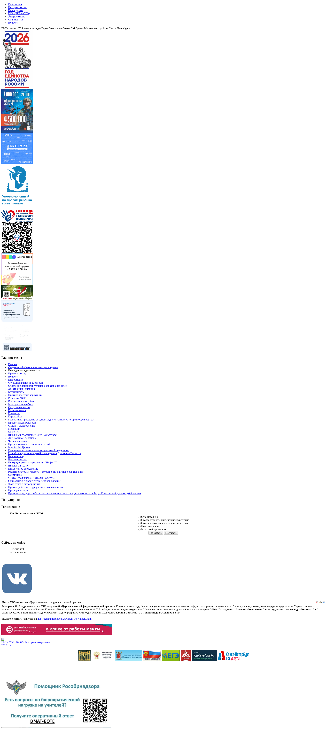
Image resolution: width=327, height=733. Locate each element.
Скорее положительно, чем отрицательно (165, 523)
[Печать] (320, 602)
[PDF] (317, 602)
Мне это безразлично (153, 529)
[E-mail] (323, 602)
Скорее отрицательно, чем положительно (165, 520)
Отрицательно (149, 516)
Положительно (150, 526)
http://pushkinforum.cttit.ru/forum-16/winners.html (64, 618)
